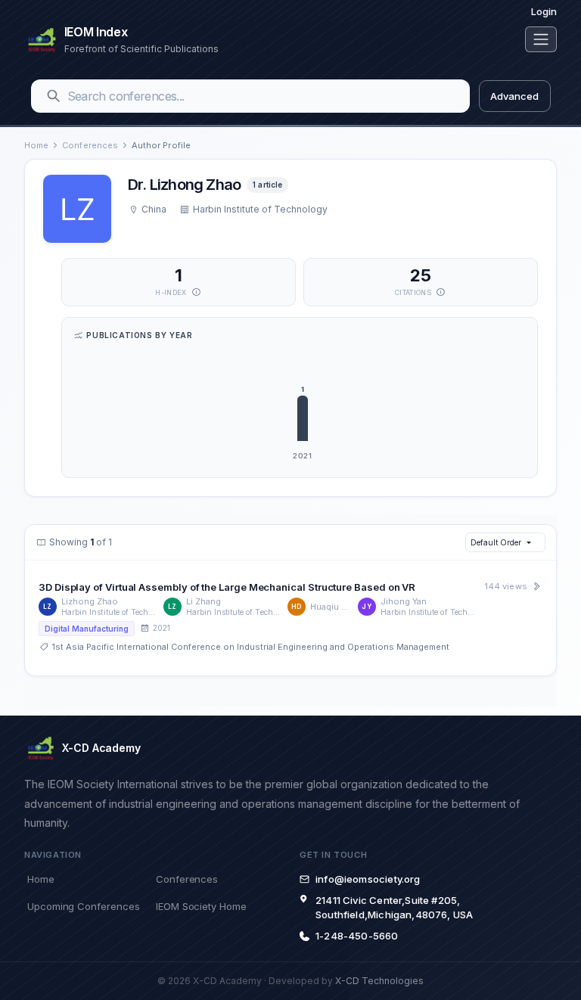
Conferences (90, 145)
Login (544, 11)
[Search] (53, 96)
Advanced (514, 96)
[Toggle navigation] (541, 39)
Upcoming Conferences (83, 906)
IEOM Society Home (201, 906)
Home (36, 145)
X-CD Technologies (379, 980)
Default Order (495, 542)
